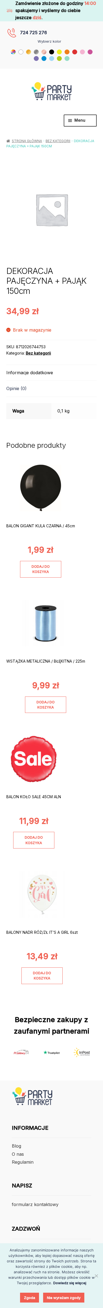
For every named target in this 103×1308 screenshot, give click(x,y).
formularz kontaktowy (35, 1204)
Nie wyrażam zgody (63, 1297)
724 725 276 (33, 32)
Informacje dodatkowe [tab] (29, 372)
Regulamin (23, 1162)
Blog (16, 1146)
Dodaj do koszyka (41, 569)
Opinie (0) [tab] (16, 388)
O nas (18, 1154)
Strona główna (27, 141)
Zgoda (29, 1297)
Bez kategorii (58, 141)
